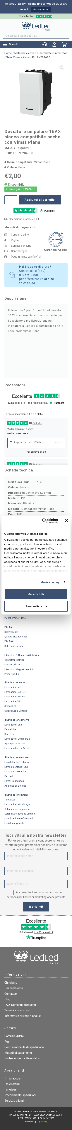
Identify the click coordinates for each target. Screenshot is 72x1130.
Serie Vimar (13, 57)
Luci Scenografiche (14, 823)
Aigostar (24, 148)
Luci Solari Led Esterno (16, 762)
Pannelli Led (10, 729)
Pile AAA (9, 641)
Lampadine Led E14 (14, 696)
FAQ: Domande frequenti (20, 1005)
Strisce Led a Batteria (15, 710)
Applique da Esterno (15, 785)
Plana (26, 57)
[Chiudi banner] (66, 520)
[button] (10, 44)
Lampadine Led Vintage (17, 804)
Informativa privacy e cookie (22, 1016)
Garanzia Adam (14, 1036)
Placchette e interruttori (53, 53)
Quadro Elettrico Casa (16, 636)
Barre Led (9, 734)
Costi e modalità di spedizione (24, 1047)
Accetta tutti (36, 594)
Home (8, 53)
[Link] (54, 44)
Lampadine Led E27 (14, 692)
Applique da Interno (14, 743)
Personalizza (34, 606)
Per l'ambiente (13, 988)
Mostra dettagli (50, 582)
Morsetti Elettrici (13, 664)
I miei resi (10, 1089)
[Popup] (45, 44)
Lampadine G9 (12, 701)
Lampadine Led (12, 687)
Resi (7, 1041)
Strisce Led (10, 706)
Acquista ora (40, 9)
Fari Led (8, 776)
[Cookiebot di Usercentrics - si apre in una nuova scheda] (43, 520)
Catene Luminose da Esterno (19, 813)
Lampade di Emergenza (17, 738)
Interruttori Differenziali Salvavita (21, 655)
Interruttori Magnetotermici (18, 669)
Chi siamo (10, 982)
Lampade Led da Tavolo (17, 748)
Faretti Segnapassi (14, 781)
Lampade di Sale (13, 724)
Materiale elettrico (25, 53)
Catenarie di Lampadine (17, 809)
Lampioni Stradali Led (16, 766)
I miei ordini (12, 1084)
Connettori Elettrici (14, 660)
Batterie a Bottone (13, 646)
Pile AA (8, 627)
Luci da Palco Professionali (18, 818)
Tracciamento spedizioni (20, 1095)
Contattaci (10, 993)
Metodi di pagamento (18, 1053)
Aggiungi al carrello (40, 200)
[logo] (36, 26)
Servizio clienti (14, 1100)
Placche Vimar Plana (15, 618)
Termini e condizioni (17, 1010)
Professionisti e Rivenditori (22, 1058)
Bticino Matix (11, 631)
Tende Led (10, 799)
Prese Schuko (11, 674)
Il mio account (13, 1078)
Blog (7, 999)
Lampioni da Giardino (15, 771)
